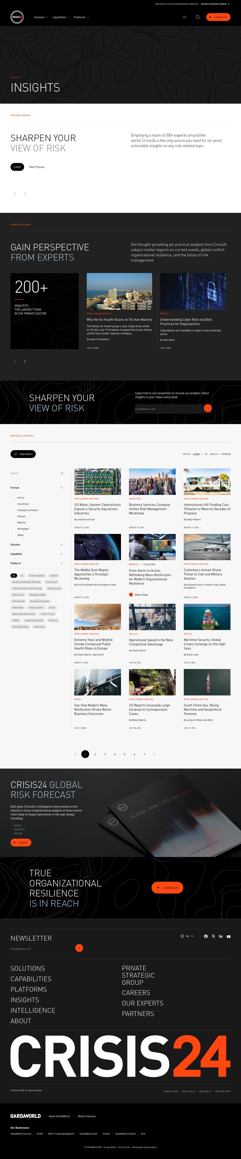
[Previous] (15, 193)
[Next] (25, 193)
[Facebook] (206, 936)
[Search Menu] (197, 17)
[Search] (62, 473)
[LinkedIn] (221, 936)
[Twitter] (213, 936)
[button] (37, 487)
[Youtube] (229, 936)
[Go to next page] (154, 754)
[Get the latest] (208, 408)
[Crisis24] (17, 17)
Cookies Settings (223, 1091)
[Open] (184, 17)
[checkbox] (13, 497)
